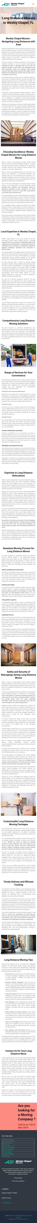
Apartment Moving (7, 1143)
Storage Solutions (7, 1150)
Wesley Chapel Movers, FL (21, 1219)
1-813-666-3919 (6, 1203)
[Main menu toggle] (33, 4)
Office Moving (6, 1145)
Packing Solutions (7, 1152)
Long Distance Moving (8, 1141)
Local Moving (6, 1156)
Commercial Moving (7, 1139)
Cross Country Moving (8, 1147)
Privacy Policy (18, 1178)
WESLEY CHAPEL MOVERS (17, 1215)
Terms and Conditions (18, 1181)
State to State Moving (8, 1148)
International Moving (8, 1154)
